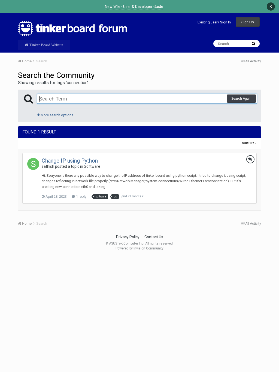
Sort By (248, 143)
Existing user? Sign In (214, 22)
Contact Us (153, 237)
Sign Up (247, 22)
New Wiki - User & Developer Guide (134, 6)
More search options (56, 115)
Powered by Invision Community (139, 248)
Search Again (241, 98)
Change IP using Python (70, 160)
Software (92, 166)
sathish (48, 166)
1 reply (80, 196)
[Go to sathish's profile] (33, 164)
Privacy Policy (128, 237)
